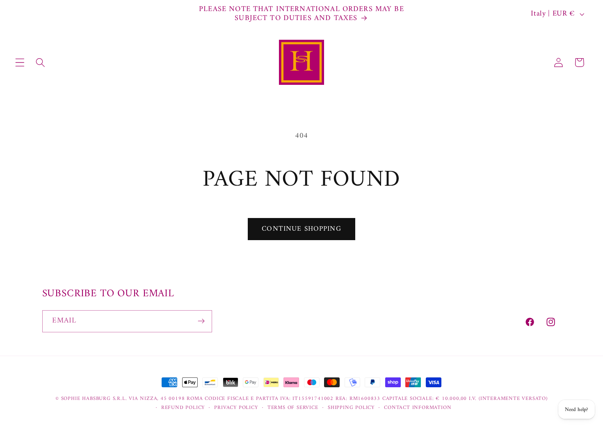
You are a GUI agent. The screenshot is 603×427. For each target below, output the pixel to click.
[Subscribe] (201, 321)
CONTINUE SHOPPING (301, 229)
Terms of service (292, 408)
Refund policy (183, 408)
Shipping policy (351, 408)
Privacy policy (236, 408)
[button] (19, 62)
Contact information (417, 408)
